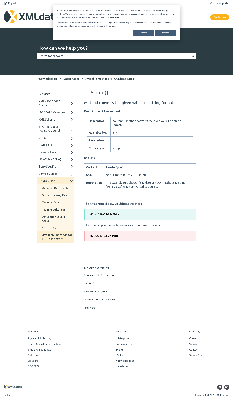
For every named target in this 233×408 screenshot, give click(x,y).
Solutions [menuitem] (33, 331)
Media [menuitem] (119, 355)
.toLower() (89, 283)
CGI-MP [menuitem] (43, 137)
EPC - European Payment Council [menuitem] (49, 128)
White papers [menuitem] (123, 338)
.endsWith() (90, 307)
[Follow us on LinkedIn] (219, 387)
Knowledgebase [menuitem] (125, 360)
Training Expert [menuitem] (52, 202)
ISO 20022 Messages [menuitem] (52, 112)
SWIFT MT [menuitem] (45, 145)
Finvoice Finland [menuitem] (49, 152)
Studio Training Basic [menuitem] (55, 195)
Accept (144, 33)
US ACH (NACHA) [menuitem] (50, 159)
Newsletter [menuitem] (122, 366)
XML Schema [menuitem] (47, 119)
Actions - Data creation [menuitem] (56, 188)
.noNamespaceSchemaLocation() (100, 299)
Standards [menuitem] (34, 360)
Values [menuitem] (193, 344)
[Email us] (226, 387)
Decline (165, 33)
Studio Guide (71, 78)
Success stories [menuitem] (125, 344)
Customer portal (219, 3)
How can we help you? (62, 48)
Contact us (220, 17)
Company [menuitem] (194, 331)
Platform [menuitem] (33, 355)
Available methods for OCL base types (109, 78)
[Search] (193, 56)
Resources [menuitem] (122, 331)
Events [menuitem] (119, 349)
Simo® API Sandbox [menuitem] (39, 349)
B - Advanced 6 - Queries (96, 291)
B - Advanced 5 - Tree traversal (99, 275)
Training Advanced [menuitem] (54, 209)
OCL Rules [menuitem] (49, 227)
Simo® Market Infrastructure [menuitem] (44, 344)
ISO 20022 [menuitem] (33, 366)
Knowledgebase (47, 78)
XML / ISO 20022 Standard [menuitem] (49, 103)
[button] (71, 101)
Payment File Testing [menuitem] (39, 338)
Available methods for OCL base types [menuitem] (57, 236)
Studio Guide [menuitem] (47, 180)
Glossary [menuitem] (44, 93)
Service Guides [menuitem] (48, 173)
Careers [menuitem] (193, 338)
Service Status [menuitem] (197, 355)
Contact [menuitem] (193, 349)
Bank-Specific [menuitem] (47, 166)
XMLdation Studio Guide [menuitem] (53, 218)
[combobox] (113, 56)
